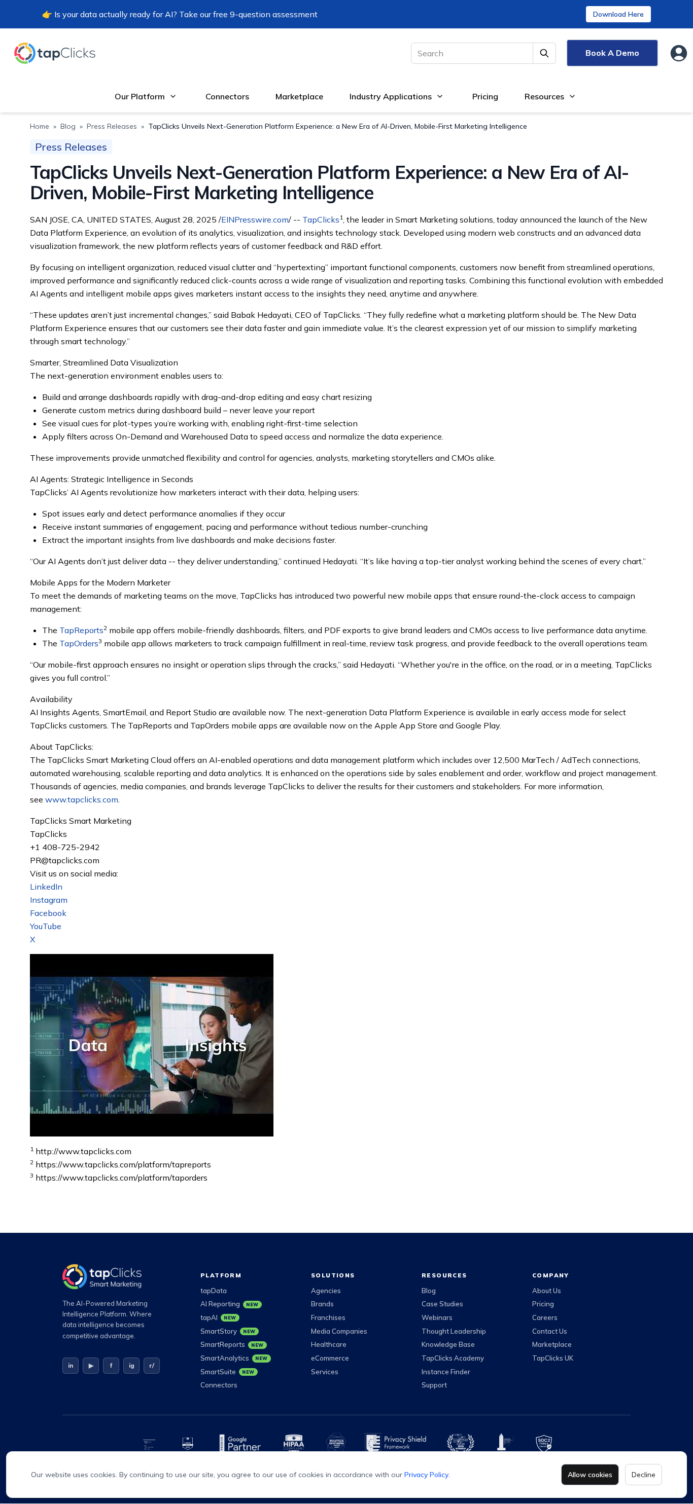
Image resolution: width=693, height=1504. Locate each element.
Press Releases (112, 126)
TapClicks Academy (453, 1358)
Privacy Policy (426, 1474)
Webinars (437, 1317)
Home (39, 126)
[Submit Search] (544, 53)
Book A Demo (612, 53)
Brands (322, 1304)
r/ (151, 1365)
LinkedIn (46, 887)
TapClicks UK (552, 1358)
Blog (68, 126)
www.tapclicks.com (81, 799)
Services (324, 1372)
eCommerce (330, 1358)
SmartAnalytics (234, 1358)
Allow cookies (590, 1474)
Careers (545, 1317)
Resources (544, 96)
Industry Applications (391, 96)
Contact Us (549, 1331)
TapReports (81, 630)
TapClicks (320, 219)
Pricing (485, 96)
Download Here (618, 14)
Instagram (48, 900)
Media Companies (339, 1331)
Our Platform (140, 96)
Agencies (326, 1291)
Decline (643, 1474)
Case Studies (442, 1304)
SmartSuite (227, 1372)
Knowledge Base (448, 1344)
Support (434, 1385)
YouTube (45, 926)
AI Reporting (229, 1304)
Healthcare (328, 1344)
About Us (546, 1291)
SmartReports (232, 1344)
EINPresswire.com (255, 219)
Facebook (48, 913)
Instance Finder (446, 1372)
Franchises (328, 1317)
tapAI (218, 1317)
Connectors (227, 96)
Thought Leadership (454, 1331)
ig (131, 1365)
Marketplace (299, 96)
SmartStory (228, 1331)
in (70, 1365)
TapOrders (78, 643)
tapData (213, 1291)
